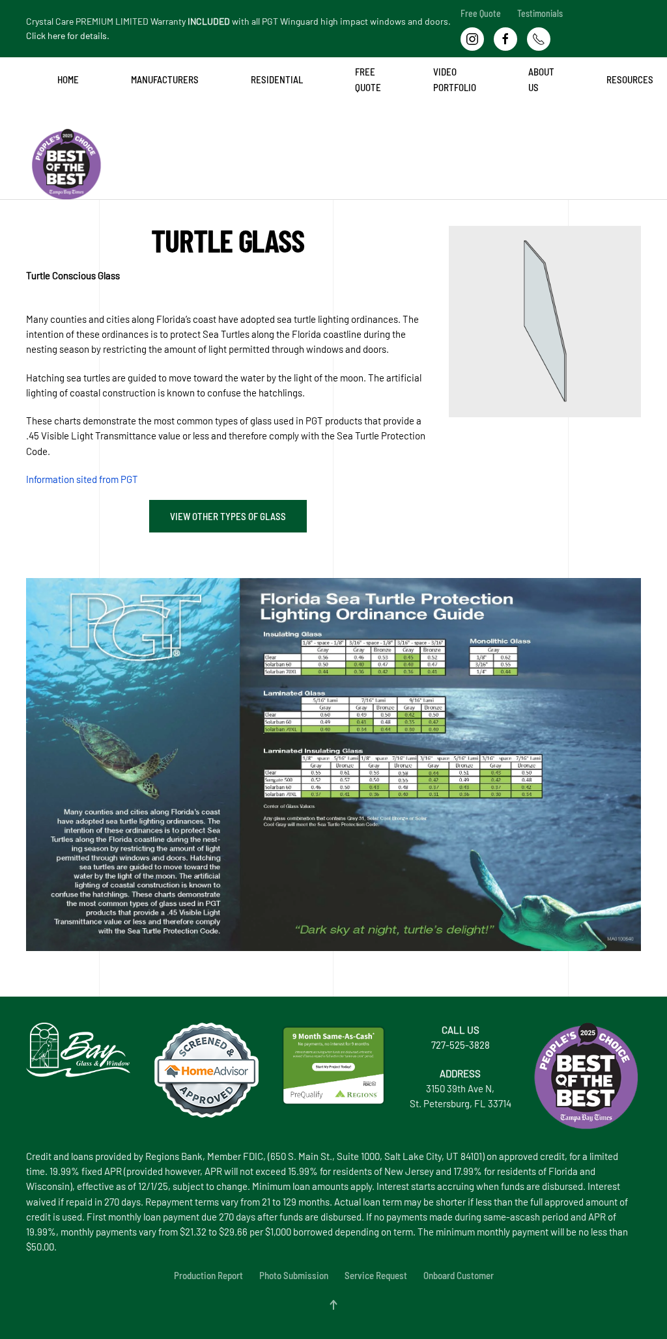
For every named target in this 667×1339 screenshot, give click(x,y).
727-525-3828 (460, 1045)
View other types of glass (228, 516)
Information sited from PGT (82, 479)
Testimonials (540, 13)
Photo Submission (293, 1275)
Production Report (208, 1275)
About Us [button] (541, 79)
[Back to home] (28, 128)
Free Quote (481, 13)
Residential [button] (277, 79)
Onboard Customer (458, 1275)
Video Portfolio (454, 79)
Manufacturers (165, 79)
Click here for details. (67, 35)
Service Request (376, 1275)
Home (68, 79)
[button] (333, 1305)
